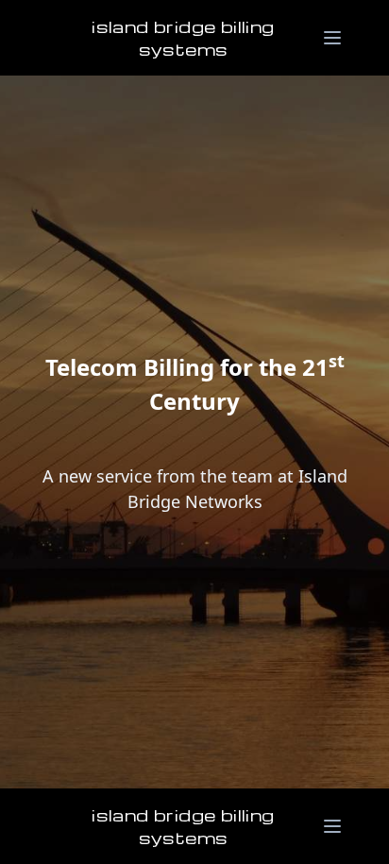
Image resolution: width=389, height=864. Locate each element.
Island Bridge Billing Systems (183, 37)
